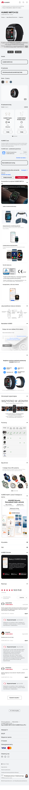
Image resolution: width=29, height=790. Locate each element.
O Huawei (4, 741)
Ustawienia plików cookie (6, 778)
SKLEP (3, 733)
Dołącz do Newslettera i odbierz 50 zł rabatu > (12, 7)
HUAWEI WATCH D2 (6, 723)
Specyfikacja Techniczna (11, 17)
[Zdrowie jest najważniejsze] (14, 408)
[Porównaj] (14, 441)
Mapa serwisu (4, 767)
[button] (20, 2)
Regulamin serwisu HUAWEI (13, 339)
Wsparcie (21, 17)
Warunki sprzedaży (14, 338)
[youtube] (5, 757)
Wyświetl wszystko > (14, 697)
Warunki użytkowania (5, 769)
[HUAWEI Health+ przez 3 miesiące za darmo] (14, 518)
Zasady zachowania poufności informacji (10, 772)
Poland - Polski (6, 764)
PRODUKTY (4, 730)
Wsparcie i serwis (6, 737)
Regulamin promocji (21, 336)
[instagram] (8, 757)
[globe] (1, 764)
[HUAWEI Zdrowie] (14, 567)
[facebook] (2, 757)
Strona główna (5, 722)
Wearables (15, 722)
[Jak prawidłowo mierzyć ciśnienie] (14, 313)
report (26, 613)
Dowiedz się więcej (21, 157)
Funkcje (3, 17)
